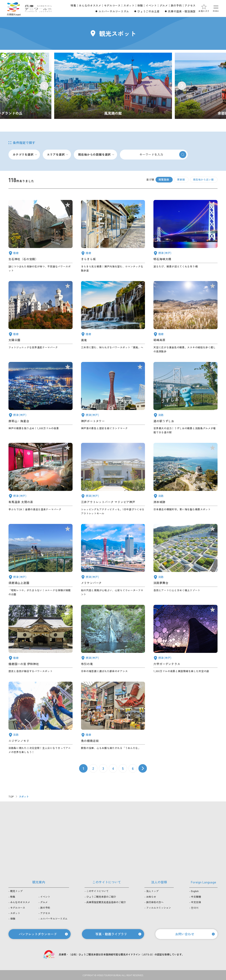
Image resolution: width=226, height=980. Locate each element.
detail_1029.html (185, 639)
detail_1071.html (185, 560)
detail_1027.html (185, 236)
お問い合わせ (184, 934)
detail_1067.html (40, 718)
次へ (142, 768)
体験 (140, 5)
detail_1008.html (113, 398)
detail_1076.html (185, 398)
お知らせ (151, 896)
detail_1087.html (113, 236)
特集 (73, 5)
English (195, 891)
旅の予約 (176, 5)
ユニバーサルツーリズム (114, 11)
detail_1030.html (40, 479)
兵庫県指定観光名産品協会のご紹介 (106, 902)
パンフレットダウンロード (38, 934)
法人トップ (152, 891)
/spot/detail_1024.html (113, 86)
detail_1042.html (40, 639)
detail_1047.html (40, 236)
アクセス (190, 5)
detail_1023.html (113, 639)
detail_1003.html (113, 560)
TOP (11, 796)
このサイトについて (97, 891)
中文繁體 (196, 896)
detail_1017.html (40, 560)
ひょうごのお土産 (148, 11)
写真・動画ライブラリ (111, 934)
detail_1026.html (40, 398)
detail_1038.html (113, 718)
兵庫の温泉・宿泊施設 (182, 11)
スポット (129, 5)
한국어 (194, 907)
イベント (151, 5)
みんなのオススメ (90, 5)
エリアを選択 (56, 154)
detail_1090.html (185, 317)
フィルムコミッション (158, 907)
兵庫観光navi (13, 8)
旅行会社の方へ (154, 902)
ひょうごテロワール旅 (38, 8)
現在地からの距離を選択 (94, 154)
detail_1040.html (113, 317)
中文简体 (196, 902)
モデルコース (112, 5)
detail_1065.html (185, 479)
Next (182, 85)
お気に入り (204, 10)
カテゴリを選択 (23, 154)
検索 (182, 154)
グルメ (164, 5)
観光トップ (16, 891)
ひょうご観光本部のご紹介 (101, 896)
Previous (44, 85)
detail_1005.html (113, 479)
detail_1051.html (40, 317)
